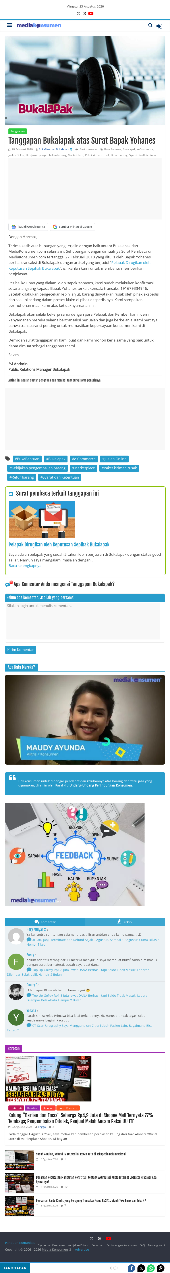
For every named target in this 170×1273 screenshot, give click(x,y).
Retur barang (119, 155)
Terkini (127, 922)
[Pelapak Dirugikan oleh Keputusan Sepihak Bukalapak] (42, 503)
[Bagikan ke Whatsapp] (151, 1268)
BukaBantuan (112, 149)
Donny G (32, 985)
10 (66, 1187)
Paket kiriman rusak (97, 155)
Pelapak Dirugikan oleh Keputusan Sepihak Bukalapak (59, 545)
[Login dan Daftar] (159, 26)
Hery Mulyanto (36, 929)
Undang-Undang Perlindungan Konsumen (101, 785)
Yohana (31, 1010)
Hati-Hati (16, 1108)
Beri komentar (88, 149)
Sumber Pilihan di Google (75, 227)
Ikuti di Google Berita (31, 227)
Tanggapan (18, 131)
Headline (32, 1108)
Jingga (42, 1127)
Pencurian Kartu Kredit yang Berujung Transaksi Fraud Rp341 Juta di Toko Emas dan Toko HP (91, 1200)
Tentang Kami (156, 1245)
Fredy (30, 955)
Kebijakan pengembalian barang (46, 155)
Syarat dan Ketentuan (142, 155)
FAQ (142, 1245)
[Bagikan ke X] (141, 1268)
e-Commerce (145, 149)
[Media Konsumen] (39, 26)
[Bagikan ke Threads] (160, 1268)
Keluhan (48, 1108)
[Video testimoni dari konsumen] (85, 720)
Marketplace (75, 155)
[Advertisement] (85, 188)
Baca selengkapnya (25, 565)
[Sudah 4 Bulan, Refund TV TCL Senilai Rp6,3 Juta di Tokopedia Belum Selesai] (19, 1152)
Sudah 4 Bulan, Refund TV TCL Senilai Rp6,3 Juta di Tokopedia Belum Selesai (81, 1154)
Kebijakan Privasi (78, 1245)
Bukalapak (129, 149)
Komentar (48, 922)
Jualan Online (16, 155)
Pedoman (97, 1245)
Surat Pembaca (68, 1108)
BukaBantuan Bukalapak (54, 149)
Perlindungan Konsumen (121, 1245)
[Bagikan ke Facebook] (131, 1268)
